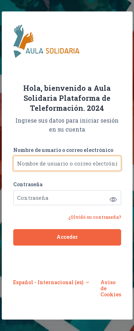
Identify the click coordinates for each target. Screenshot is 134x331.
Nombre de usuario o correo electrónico (63, 150)
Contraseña (28, 184)
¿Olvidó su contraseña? (94, 217)
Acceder (67, 236)
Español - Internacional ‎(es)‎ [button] (48, 282)
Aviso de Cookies (110, 288)
